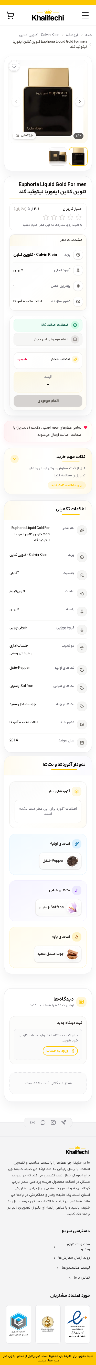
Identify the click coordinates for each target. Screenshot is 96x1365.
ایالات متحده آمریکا (23, 722)
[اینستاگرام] (53, 1122)
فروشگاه (72, 35)
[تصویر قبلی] (16, 101)
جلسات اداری (18, 645)
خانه (88, 35)
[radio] (78, 217)
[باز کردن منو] (85, 15)
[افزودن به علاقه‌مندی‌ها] (14, 66)
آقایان (14, 573)
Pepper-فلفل (19, 668)
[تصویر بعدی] (79, 101)
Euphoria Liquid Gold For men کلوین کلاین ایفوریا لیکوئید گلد (31, 534)
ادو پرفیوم (17, 591)
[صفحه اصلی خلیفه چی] (48, 15)
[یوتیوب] (32, 1122)
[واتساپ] (43, 1122)
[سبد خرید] (10, 15)
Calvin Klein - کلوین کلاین (39, 35)
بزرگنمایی (27, 135)
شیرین (14, 609)
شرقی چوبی (18, 627)
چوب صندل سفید (22, 704)
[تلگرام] (63, 1122)
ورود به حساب (57, 1050)
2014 (13, 740)
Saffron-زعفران (21, 686)
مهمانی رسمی (19, 653)
